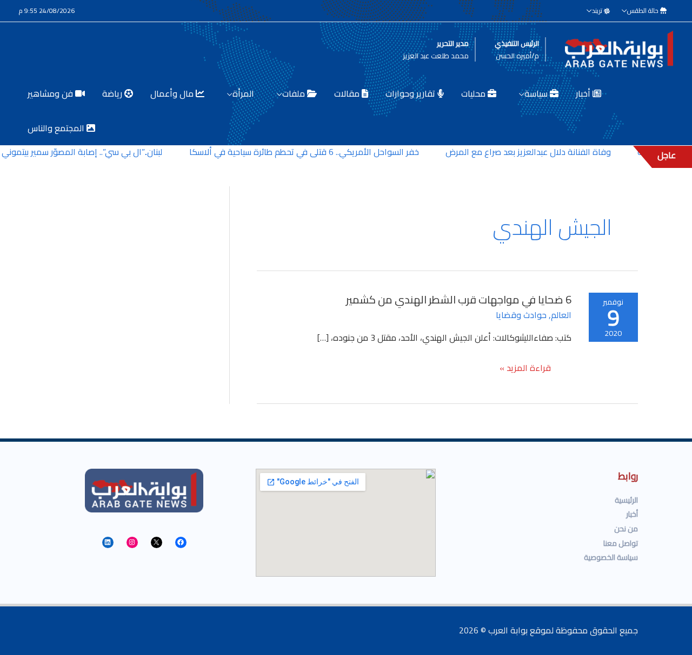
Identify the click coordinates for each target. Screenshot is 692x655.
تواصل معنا (620, 543)
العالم (561, 315)
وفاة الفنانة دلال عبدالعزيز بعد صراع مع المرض (541, 152)
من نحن (626, 529)
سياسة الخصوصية (611, 557)
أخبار (632, 514)
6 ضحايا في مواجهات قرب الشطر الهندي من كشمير (458, 299)
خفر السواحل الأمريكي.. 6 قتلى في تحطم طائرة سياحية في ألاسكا (317, 152)
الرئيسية (626, 500)
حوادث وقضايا (521, 315)
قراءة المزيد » (525, 369)
